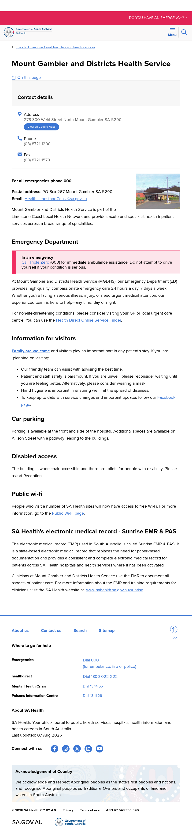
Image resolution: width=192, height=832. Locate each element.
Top (174, 637)
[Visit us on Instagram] (65, 748)
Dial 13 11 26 (92, 695)
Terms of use (90, 810)
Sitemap (107, 630)
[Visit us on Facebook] (54, 748)
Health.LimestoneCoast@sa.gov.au (56, 198)
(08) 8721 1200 (37, 143)
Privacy (68, 810)
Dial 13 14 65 (93, 686)
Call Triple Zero (35, 262)
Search (80, 630)
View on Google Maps (41, 126)
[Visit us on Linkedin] (88, 748)
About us (20, 630)
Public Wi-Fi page (68, 513)
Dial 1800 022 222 (100, 676)
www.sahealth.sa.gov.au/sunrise (114, 590)
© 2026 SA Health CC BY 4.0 (34, 810)
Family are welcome (31, 350)
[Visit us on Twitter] (77, 748)
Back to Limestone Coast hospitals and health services (55, 47)
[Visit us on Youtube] (99, 748)
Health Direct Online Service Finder (88, 320)
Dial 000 (91, 660)
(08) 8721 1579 (37, 160)
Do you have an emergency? (157, 17)
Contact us (51, 630)
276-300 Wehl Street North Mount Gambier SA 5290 (73, 119)
